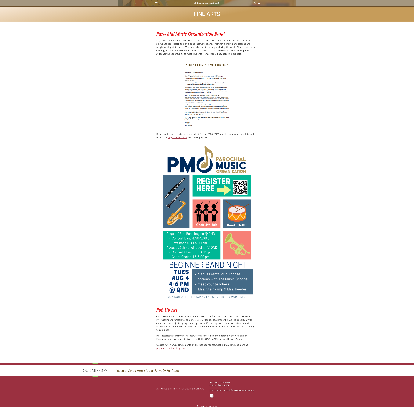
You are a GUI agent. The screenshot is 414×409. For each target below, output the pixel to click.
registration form (177, 137)
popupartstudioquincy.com (170, 348)
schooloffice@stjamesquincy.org (239, 390)
